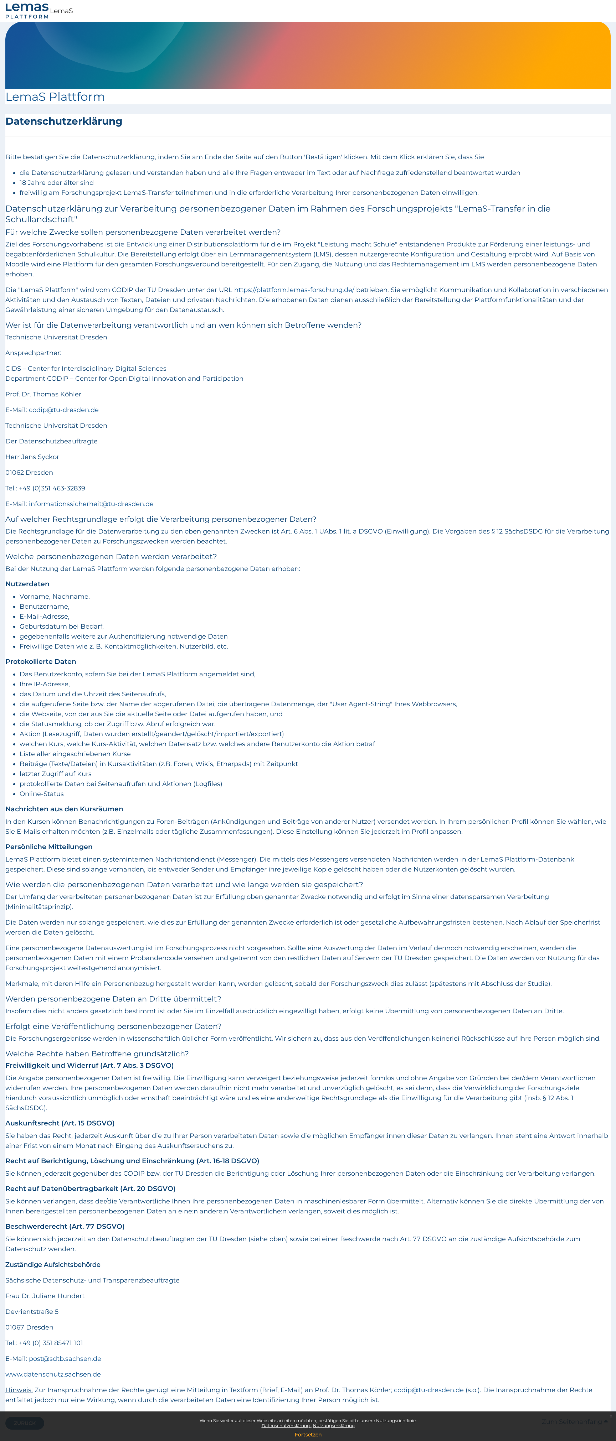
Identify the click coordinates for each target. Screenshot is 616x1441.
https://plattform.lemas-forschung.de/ (294, 290)
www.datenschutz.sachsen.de (53, 1374)
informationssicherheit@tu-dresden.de (91, 504)
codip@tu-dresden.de (429, 1390)
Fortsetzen (308, 1434)
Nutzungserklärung (334, 1425)
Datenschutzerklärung (286, 1425)
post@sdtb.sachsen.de (65, 1359)
